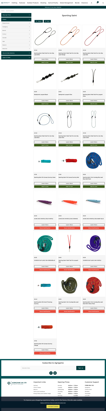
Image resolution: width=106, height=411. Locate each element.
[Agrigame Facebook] (51, 373)
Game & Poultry (53, 3)
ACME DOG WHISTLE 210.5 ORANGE (68, 218)
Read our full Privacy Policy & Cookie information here (53, 402)
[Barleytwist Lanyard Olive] (69, 77)
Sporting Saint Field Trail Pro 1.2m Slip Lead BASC (44, 54)
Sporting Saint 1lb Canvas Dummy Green (44, 177)
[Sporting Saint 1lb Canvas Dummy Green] (45, 160)
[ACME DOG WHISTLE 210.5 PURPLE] (45, 201)
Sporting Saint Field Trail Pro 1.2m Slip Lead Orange (68, 54)
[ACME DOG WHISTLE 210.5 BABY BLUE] (93, 201)
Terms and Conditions (39, 391)
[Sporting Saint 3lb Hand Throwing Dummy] (45, 285)
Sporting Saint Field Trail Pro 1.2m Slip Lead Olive (68, 136)
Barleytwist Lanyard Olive (65, 94)
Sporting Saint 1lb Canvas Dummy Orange (43, 344)
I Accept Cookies (53, 406)
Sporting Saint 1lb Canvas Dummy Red (69, 177)
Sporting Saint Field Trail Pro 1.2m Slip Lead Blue (44, 136)
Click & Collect (37, 387)
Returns (36, 389)
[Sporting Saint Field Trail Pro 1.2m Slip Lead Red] (93, 36)
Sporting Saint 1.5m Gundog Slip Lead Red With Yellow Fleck (93, 302)
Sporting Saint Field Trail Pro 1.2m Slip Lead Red (93, 54)
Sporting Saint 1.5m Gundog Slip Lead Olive (68, 302)
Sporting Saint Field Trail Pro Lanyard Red (68, 261)
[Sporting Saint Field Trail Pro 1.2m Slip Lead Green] (93, 119)
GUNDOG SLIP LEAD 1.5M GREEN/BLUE (44, 260)
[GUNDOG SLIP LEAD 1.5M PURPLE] (93, 243)
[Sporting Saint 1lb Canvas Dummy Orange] (45, 326)
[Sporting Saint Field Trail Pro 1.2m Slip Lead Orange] (69, 36)
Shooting (43, 3)
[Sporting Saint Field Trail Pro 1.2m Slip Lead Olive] (69, 119)
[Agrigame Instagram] (55, 373)
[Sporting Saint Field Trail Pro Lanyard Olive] (93, 77)
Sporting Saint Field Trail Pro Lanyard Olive (92, 95)
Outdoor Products (33, 3)
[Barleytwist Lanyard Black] (45, 77)
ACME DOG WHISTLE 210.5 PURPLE (43, 218)
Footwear (22, 3)
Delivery (36, 385)
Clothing (14, 3)
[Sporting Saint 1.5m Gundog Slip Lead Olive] (69, 285)
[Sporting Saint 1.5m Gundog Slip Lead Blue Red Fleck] (93, 160)
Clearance (84, 3)
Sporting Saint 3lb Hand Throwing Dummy (43, 302)
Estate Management (66, 3)
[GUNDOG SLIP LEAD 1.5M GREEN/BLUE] (45, 243)
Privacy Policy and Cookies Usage (42, 393)
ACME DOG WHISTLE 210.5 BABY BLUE (93, 218)
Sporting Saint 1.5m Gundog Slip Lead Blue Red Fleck (93, 178)
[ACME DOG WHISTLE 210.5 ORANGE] (69, 201)
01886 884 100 (89, 385)
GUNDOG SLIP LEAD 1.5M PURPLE (92, 260)
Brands (77, 3)
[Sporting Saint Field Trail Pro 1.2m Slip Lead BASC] (45, 36)
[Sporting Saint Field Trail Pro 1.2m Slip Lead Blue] (45, 119)
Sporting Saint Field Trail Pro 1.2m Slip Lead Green (93, 136)
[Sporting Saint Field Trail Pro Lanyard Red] (69, 243)
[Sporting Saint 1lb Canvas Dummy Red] (69, 160)
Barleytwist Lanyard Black (41, 94)
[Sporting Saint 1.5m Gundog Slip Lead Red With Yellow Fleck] (93, 285)
